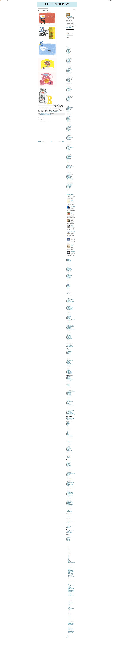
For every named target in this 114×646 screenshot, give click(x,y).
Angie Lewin (57, 111)
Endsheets (68, 88)
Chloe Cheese (58, 104)
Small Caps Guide (69, 500)
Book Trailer (68, 60)
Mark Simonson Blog (69, 269)
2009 (68, 636)
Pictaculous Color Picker (70, 492)
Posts (68, 33)
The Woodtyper (69, 278)
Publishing (68, 149)
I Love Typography (69, 266)
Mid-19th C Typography (70, 573)
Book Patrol (68, 310)
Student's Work (69, 159)
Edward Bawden (49, 111)
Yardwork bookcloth (69, 511)
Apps (67, 53)
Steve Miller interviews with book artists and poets (71, 526)
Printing (68, 146)
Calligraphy (68, 70)
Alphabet (41, 114)
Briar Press (68, 467)
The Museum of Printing (70, 504)
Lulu (67, 538)
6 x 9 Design (68, 298)
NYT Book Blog (69, 337)
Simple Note (68, 409)
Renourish (68, 516)
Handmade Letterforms (70, 107)
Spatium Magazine (69, 275)
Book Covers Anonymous (70, 309)
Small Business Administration (70, 410)
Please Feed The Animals (70, 379)
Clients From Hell (69, 393)
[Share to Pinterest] (53, 113)
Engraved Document (69, 89)
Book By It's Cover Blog (70, 307)
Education (68, 87)
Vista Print (68, 510)
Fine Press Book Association (70, 418)
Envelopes (68, 90)
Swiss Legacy (68, 276)
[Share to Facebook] (52, 113)
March (68, 560)
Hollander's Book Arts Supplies (70, 482)
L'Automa (69, 610)
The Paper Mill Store (69, 505)
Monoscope (68, 362)
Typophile (68, 287)
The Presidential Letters (70, 574)
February (69, 561)
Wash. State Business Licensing (71, 414)
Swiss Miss (68, 368)
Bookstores (68, 67)
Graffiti (68, 105)
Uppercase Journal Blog (70, 346)
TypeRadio (68, 527)
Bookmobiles (68, 62)
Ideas (67, 110)
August (69, 555)
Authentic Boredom (69, 351)
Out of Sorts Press (69, 490)
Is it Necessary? (69, 115)
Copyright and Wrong (69, 77)
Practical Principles (72, 200)
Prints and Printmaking (46, 114)
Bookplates (68, 63)
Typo (67, 283)
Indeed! (68, 434)
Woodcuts (68, 188)
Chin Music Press (69, 316)
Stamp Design (68, 155)
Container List (68, 352)
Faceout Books (69, 324)
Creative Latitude (69, 394)
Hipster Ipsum (68, 481)
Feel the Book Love (70, 594)
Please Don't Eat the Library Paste (73, 231)
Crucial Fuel (68, 259)
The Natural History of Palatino (73, 206)
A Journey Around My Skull (70, 299)
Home (51, 141)
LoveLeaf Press (69, 335)
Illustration (68, 111)
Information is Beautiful (70, 360)
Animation (68, 51)
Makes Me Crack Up (69, 125)
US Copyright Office (69, 412)
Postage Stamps (69, 144)
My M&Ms (68, 449)
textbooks (68, 164)
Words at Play (68, 457)
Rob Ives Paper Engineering (70, 530)
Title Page (68, 167)
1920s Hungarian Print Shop (71, 576)
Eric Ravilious (53, 111)
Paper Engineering (69, 137)
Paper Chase (68, 540)
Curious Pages (69, 318)
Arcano (68, 589)
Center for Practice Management (71, 391)
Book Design (68, 58)
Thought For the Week (69, 372)
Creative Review (69, 355)
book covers (68, 57)
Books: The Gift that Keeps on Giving (72, 213)
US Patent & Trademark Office (70, 413)
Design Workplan (69, 260)
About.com (68, 385)
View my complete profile (69, 27)
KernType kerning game (70, 446)
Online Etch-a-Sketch (69, 450)
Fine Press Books (69, 97)
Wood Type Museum (69, 292)
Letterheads (68, 119)
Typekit (68, 282)
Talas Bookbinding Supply (70, 502)
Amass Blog (68, 350)
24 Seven (68, 422)
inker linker (68, 483)
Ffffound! (68, 475)
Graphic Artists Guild (69, 419)
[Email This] (50, 113)
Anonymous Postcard (69, 441)
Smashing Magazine (69, 380)
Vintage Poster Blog (69, 373)
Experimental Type (69, 96)
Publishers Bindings (69, 338)
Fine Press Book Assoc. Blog (70, 326)
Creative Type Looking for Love (71, 593)
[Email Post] (48, 113)
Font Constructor (69, 476)
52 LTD (68, 424)
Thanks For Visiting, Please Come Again (71, 567)
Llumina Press (68, 537)
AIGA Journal (68, 349)
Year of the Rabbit (70, 627)
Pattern (68, 140)
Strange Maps (68, 522)
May (68, 558)
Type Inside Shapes (69, 174)
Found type (68, 101)
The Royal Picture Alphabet (71, 571)
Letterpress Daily (69, 268)
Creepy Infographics (69, 82)
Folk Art (68, 98)
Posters (68, 145)
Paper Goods (68, 138)
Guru (67, 433)
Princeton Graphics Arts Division (71, 521)
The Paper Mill (69, 411)
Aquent (68, 426)
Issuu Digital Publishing (70, 484)
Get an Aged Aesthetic (69, 532)
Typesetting (68, 177)
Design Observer (69, 430)
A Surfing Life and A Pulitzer (73, 238)
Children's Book (69, 72)
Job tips (68, 117)
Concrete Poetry (69, 76)
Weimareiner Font (69, 185)
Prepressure (68, 494)
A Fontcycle (69, 612)
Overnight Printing (69, 491)
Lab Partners (68, 361)
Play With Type (69, 451)
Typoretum (68, 288)
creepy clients (68, 81)
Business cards (69, 68)
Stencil (68, 157)
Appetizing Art (68, 52)
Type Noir (68, 175)
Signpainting (68, 154)
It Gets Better (69, 587)
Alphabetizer (68, 463)
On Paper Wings (69, 363)
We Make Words (69, 456)
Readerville (68, 339)
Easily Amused (69, 261)
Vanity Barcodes (69, 509)
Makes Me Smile (69, 126)
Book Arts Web (69, 306)
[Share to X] (51, 113)
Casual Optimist (69, 315)
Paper (67, 136)
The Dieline (68, 369)
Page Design (68, 135)
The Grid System (69, 277)
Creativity (68, 80)
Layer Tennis (68, 447)
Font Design (68, 99)
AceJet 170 (68, 300)
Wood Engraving (69, 186)
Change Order (68, 376)
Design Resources (69, 471)
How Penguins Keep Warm (71, 603)
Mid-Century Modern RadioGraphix (72, 226)
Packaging (68, 134)
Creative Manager (69, 395)
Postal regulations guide (70, 493)
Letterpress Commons (69, 486)
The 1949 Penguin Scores (71, 611)
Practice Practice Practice (71, 590)
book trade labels (69, 59)
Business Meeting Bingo (70, 390)
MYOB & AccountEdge (69, 404)
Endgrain (68, 262)
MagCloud (68, 539)
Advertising (68, 49)
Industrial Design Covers (71, 608)
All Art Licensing (69, 462)
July (68, 556)
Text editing (68, 163)
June (68, 557)
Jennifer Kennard (69, 16)
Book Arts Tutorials (69, 466)
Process (50, 114)
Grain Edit (68, 359)
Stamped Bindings (69, 156)
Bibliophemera (69, 305)
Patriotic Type (68, 139)
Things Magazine (69, 344)
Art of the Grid (68, 464)
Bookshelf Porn (69, 314)
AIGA (67, 417)
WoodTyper (68, 293)
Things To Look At (69, 371)
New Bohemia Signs (69, 271)
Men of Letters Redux (70, 570)
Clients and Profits (69, 392)
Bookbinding (68, 61)
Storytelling (68, 158)
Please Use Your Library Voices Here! (71, 621)
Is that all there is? (69, 116)
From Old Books (69, 480)
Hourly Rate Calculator (70, 401)
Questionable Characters (70, 364)
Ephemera (68, 91)
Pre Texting (69, 577)
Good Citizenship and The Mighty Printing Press (71, 623)
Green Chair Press (69, 328)
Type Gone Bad (69, 173)
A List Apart (68, 384)
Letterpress (68, 121)
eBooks (68, 86)
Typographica (68, 286)
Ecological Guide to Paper (70, 515)
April (68, 559)
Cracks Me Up (68, 79)
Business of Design (69, 69)
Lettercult (68, 267)
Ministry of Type (69, 270)
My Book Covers (69, 336)
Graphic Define (69, 378)
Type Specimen (69, 176)
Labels (68, 118)
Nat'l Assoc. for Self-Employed (70, 405)
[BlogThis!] (51, 113)
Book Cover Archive (69, 308)
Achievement (68, 48)
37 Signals (68, 423)
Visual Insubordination (69, 184)
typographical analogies (70, 178)
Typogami (69, 578)
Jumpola (68, 485)
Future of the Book (69, 327)
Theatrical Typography (69, 166)
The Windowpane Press (70, 343)
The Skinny (68, 370)
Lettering (68, 120)
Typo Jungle (68, 284)
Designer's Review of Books (70, 320)
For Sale (43, 114)
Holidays (68, 109)
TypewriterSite (68, 455)
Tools (67, 169)
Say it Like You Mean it (70, 628)
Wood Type (68, 187)
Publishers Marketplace (70, 435)
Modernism (68, 129)
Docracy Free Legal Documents (71, 473)
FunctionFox (68, 400)
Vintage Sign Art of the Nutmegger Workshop (71, 631)
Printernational (69, 496)
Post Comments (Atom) (44, 142)
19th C (68, 47)
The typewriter (68, 165)
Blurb (67, 536)
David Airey (68, 377)
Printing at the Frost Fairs (72, 245)
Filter (67, 431)
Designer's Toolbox (69, 472)
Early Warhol (69, 609)
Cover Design (68, 78)
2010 (68, 635)
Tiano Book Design (69, 345)
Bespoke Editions (69, 304)
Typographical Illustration (70, 179)
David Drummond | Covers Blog (71, 319)
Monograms (68, 130)
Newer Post (39, 141)
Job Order (68, 403)
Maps (67, 128)
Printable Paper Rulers (70, 495)
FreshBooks (68, 399)
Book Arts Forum (69, 465)
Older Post (63, 141)
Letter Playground (69, 448)
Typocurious (68, 285)
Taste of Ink (68, 503)
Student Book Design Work (71, 588)
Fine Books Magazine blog (70, 325)
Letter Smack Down (70, 575)
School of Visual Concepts (70, 436)
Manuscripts (68, 127)
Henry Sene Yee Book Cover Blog (71, 329)
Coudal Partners (69, 354)
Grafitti (68, 106)
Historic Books (68, 108)
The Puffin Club (69, 572)
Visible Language (69, 183)
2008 (68, 637)
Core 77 (68, 353)
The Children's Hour (70, 632)
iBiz (67, 402)
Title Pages (68, 168)
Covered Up (68, 317)
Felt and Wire (68, 358)
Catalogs (68, 71)
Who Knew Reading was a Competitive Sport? (70, 194)
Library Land (68, 334)
